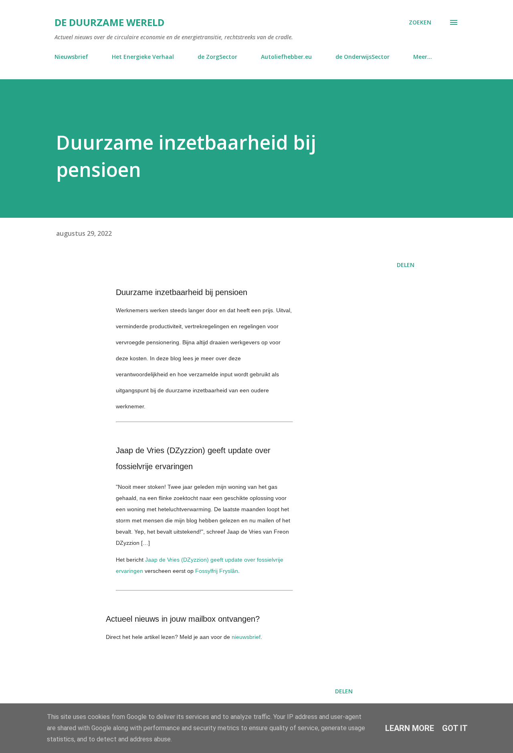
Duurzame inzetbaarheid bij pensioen (181, 292)
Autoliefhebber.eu (286, 56)
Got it (455, 728)
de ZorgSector (217, 56)
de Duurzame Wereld (109, 22)
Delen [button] (405, 265)
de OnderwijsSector (362, 56)
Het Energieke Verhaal (143, 56)
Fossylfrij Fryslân (216, 571)
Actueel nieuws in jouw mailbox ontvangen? (183, 618)
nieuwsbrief (246, 637)
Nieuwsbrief (71, 56)
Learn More (409, 728)
